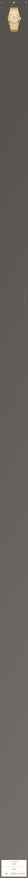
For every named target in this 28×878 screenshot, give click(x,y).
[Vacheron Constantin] (14, 2)
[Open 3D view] (25, 293)
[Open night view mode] (25, 298)
